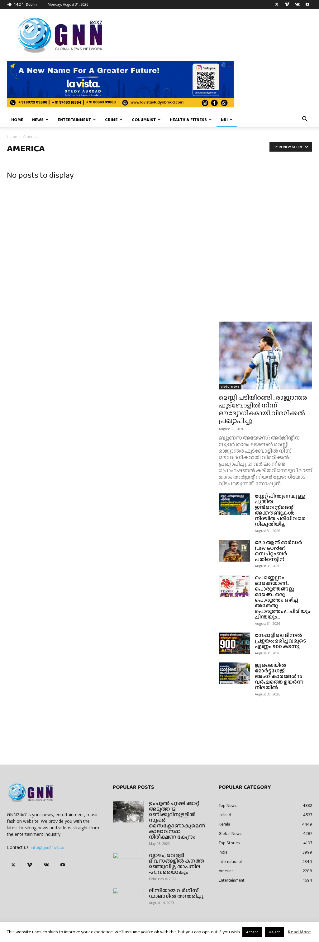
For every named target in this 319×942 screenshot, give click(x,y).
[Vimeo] (287, 4)
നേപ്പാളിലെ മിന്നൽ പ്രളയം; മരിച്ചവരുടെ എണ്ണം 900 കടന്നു (280, 640)
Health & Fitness (188, 119)
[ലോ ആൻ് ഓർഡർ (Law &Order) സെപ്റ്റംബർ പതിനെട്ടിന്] (234, 551)
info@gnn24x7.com (49, 847)
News (38, 119)
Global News (230, 386)
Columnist (144, 119)
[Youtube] (307, 4)
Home (17, 119)
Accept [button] (252, 932)
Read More (299, 931)
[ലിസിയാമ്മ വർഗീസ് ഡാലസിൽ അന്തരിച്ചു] (128, 899)
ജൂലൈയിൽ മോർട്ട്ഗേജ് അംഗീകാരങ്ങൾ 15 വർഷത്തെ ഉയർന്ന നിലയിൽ (279, 676)
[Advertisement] (265, 210)
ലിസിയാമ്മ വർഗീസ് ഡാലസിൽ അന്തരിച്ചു (176, 893)
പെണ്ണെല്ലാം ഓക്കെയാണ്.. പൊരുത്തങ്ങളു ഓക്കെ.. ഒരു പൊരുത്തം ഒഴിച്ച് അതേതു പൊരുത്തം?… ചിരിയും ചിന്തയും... (282, 597)
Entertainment (74, 119)
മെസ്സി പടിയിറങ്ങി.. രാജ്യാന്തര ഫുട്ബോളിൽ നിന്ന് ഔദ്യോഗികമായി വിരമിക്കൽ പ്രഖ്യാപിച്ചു (263, 409)
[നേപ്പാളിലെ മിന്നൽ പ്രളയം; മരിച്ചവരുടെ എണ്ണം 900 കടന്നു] (234, 643)
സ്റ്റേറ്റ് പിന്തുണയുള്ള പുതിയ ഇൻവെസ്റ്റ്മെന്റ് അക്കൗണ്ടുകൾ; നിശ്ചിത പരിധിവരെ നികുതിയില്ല (280, 510)
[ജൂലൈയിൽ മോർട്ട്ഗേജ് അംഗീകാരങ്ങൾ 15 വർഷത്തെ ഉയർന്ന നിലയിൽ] (234, 673)
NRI (224, 119)
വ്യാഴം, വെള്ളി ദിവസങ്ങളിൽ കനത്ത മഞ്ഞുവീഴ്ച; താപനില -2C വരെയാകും (176, 863)
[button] (304, 120)
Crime (111, 119)
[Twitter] (276, 4)
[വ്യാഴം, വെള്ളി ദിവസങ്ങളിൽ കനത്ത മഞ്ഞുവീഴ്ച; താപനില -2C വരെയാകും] (128, 863)
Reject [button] (274, 932)
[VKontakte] (297, 4)
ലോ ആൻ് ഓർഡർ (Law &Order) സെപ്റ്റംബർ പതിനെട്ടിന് (278, 551)
